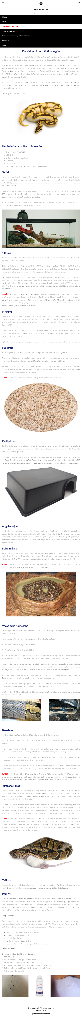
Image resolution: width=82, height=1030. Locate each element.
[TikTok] (39, 1019)
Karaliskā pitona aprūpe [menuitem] (10, 26)
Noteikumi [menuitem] (5, 40)
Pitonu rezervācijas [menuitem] (8, 31)
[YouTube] (48, 1019)
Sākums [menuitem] (4, 17)
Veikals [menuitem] (4, 22)
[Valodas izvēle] (79, 3)
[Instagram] (43, 1019)
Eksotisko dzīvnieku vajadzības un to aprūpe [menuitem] (17, 36)
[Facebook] (34, 1019)
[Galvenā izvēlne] (3, 3)
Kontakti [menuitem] (5, 45)
